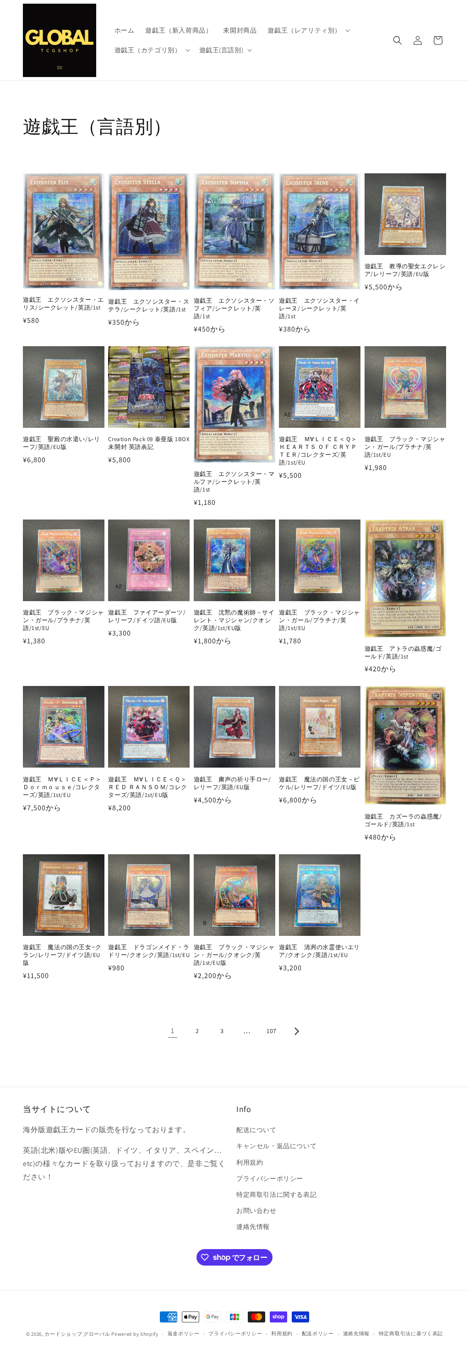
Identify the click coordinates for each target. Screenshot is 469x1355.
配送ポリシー (318, 1333)
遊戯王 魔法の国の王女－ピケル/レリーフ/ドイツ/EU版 (319, 783)
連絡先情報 (253, 1226)
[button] (308, 30)
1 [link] (173, 1030)
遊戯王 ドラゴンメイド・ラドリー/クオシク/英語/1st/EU (149, 951)
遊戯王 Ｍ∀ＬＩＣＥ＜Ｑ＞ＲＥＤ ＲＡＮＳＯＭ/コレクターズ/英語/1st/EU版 (147, 787)
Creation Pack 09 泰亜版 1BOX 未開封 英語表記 (149, 443)
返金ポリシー (184, 1333)
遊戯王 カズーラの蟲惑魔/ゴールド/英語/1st (403, 820)
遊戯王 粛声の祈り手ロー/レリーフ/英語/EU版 (232, 783)
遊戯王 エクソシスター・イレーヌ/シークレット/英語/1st (319, 308)
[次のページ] (296, 1031)
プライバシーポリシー (269, 1178)
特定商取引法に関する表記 (276, 1194)
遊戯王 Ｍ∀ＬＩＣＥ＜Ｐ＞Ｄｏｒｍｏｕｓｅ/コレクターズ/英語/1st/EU (62, 787)
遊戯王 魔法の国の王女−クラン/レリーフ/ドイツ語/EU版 (62, 955)
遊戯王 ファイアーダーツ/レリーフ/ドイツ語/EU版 (146, 616)
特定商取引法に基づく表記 (411, 1333)
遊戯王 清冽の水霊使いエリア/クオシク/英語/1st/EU (319, 951)
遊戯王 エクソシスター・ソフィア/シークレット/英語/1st (234, 308)
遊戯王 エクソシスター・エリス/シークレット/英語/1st (63, 303)
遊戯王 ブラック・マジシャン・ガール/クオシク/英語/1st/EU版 (234, 955)
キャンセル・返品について (276, 1146)
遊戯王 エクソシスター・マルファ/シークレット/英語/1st (234, 481)
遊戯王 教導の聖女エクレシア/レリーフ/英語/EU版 (405, 270)
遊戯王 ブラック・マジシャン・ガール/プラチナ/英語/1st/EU (405, 447)
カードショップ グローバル (77, 1334)
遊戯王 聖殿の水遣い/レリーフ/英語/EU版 (61, 443)
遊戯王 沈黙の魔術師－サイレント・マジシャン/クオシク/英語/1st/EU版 (234, 620)
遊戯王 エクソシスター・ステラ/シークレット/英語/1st (148, 305)
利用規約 (249, 1162)
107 (272, 1031)
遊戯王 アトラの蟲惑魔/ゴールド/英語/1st (403, 652)
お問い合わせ (256, 1210)
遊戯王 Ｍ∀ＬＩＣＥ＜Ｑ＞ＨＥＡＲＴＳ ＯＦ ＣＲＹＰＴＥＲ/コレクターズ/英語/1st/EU (318, 451)
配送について (256, 1130)
